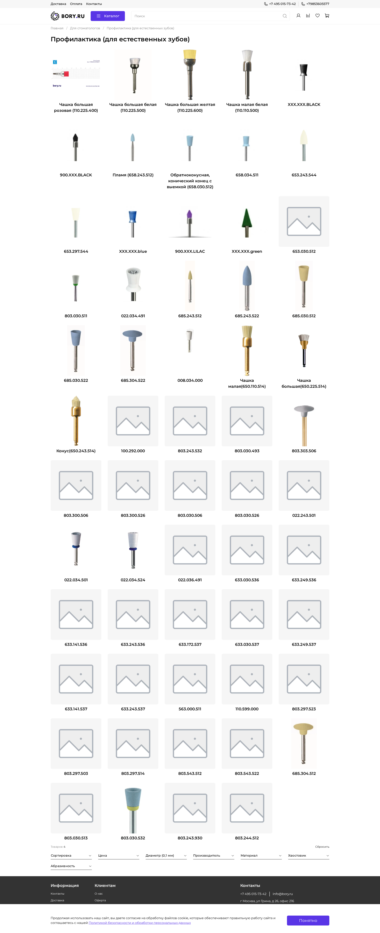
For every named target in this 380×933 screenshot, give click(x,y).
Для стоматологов (85, 28)
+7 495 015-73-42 (282, 4)
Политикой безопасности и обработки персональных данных (140, 923)
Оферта (100, 900)
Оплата (76, 4)
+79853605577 (317, 4)
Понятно (308, 920)
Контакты (94, 4)
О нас (99, 893)
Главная (57, 28)
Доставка (58, 4)
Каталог (111, 16)
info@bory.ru (283, 894)
